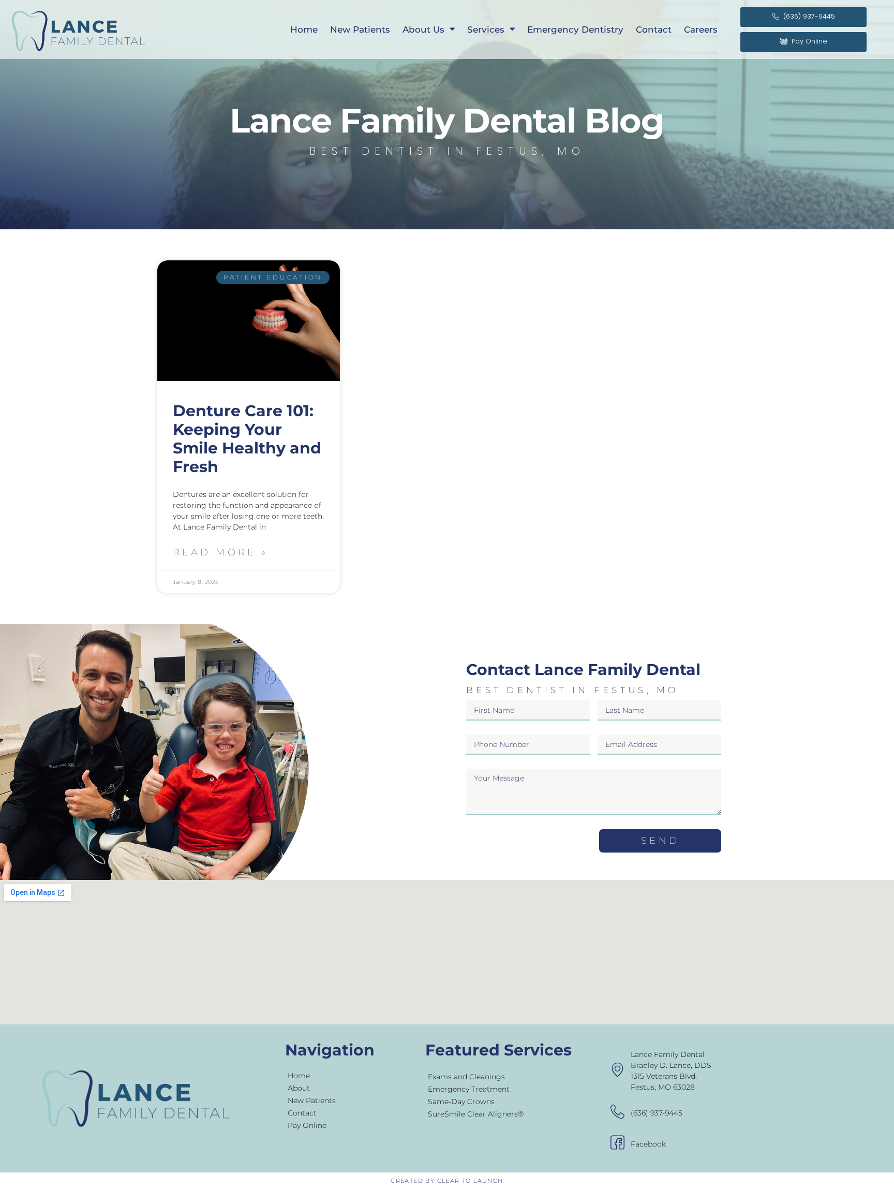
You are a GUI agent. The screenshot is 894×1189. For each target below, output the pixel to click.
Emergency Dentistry (575, 29)
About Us (423, 29)
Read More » (220, 552)
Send (660, 840)
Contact (654, 29)
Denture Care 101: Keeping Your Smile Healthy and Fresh (247, 438)
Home (304, 29)
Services (485, 29)
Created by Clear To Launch (447, 1180)
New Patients (360, 29)
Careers (701, 29)
